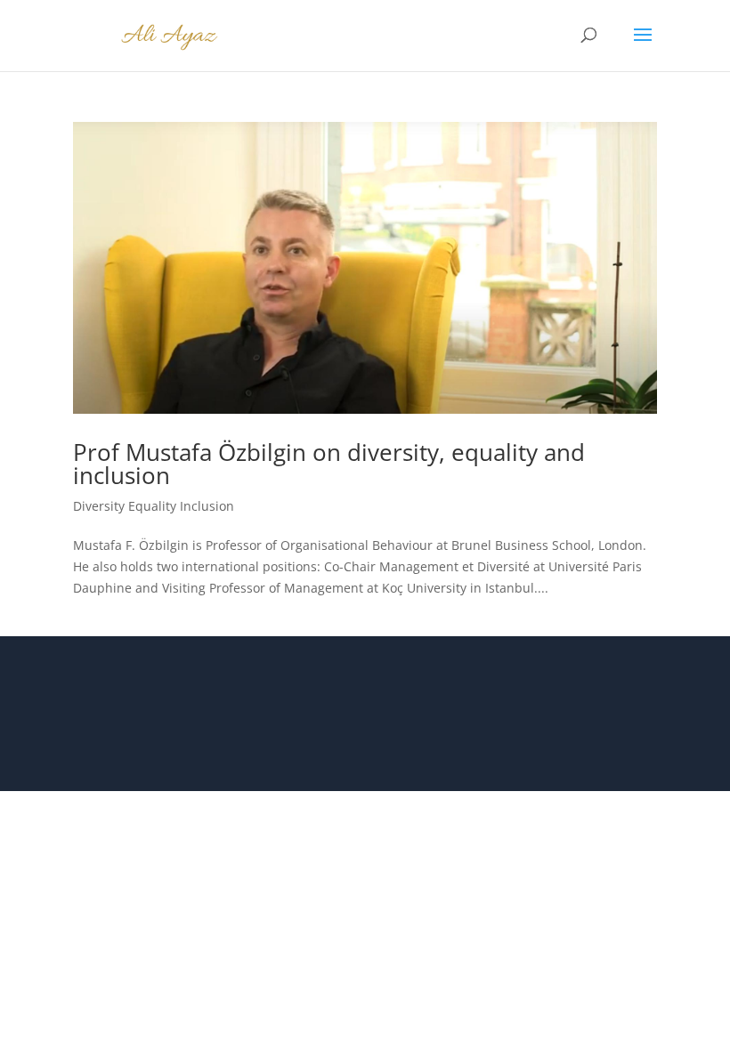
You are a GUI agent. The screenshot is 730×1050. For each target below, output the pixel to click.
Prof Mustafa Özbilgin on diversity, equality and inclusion (329, 463)
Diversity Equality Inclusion (153, 505)
